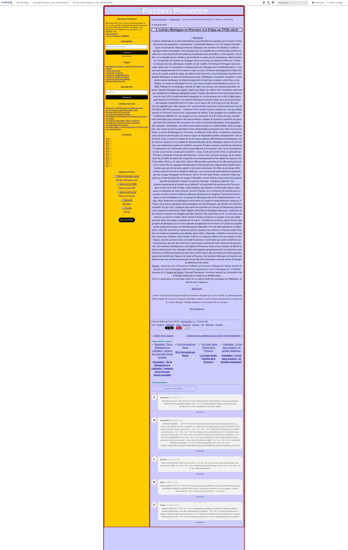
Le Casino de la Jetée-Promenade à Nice (122, 110)
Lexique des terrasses (114, 73)
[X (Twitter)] (268, 2)
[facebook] (264, 2)
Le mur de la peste (113, 71)
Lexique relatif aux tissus (115, 81)
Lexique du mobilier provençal (117, 77)
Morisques (197, 289)
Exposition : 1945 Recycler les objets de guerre (124, 108)
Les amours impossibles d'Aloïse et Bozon (122, 121)
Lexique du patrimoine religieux (118, 79)
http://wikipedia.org (196, 309)
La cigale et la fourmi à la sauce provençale (123, 123)
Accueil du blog (112, 34)
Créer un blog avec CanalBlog (117, 36)
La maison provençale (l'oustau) (118, 114)
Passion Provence (159, 19)
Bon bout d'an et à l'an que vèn (118, 112)
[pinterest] (273, 2)
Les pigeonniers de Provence (117, 125)
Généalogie (175, 19)
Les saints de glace (113, 129)
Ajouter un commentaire (174, 389)
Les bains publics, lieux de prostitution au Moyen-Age (127, 127)
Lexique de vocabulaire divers (117, 75)
